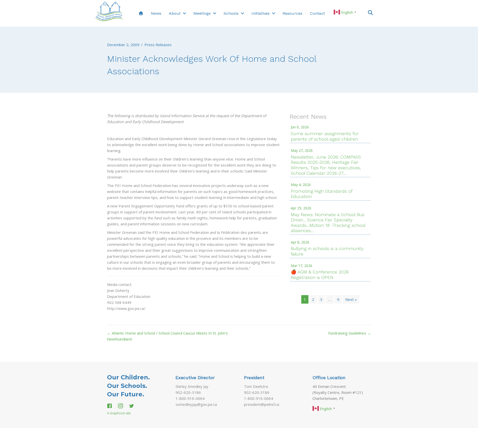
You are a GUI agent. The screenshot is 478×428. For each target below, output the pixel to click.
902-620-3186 (188, 392)
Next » (351, 299)
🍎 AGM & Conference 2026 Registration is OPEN (320, 274)
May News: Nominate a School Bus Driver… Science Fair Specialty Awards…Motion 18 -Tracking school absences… (328, 222)
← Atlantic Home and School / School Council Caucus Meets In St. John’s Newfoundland (167, 336)
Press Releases (158, 44)
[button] (370, 12)
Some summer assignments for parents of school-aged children (324, 136)
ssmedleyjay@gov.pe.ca (196, 404)
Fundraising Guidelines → (349, 333)
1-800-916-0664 (190, 398)
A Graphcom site (119, 413)
